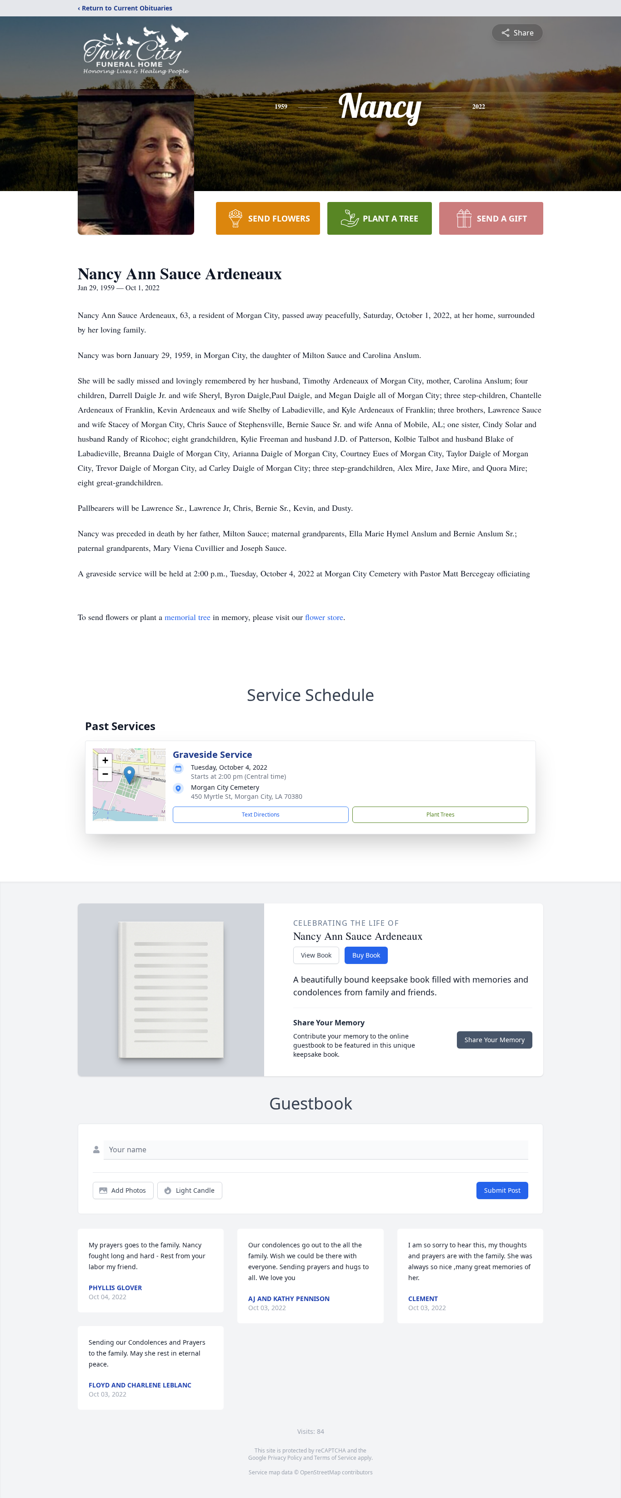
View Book (316, 955)
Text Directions (261, 814)
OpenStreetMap (320, 1472)
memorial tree (187, 616)
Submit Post (502, 1190)
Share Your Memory (495, 1039)
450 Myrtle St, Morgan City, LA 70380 (246, 796)
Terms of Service (335, 1458)
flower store (324, 616)
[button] (129, 775)
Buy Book (366, 955)
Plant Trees (440, 814)
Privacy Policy (285, 1458)
